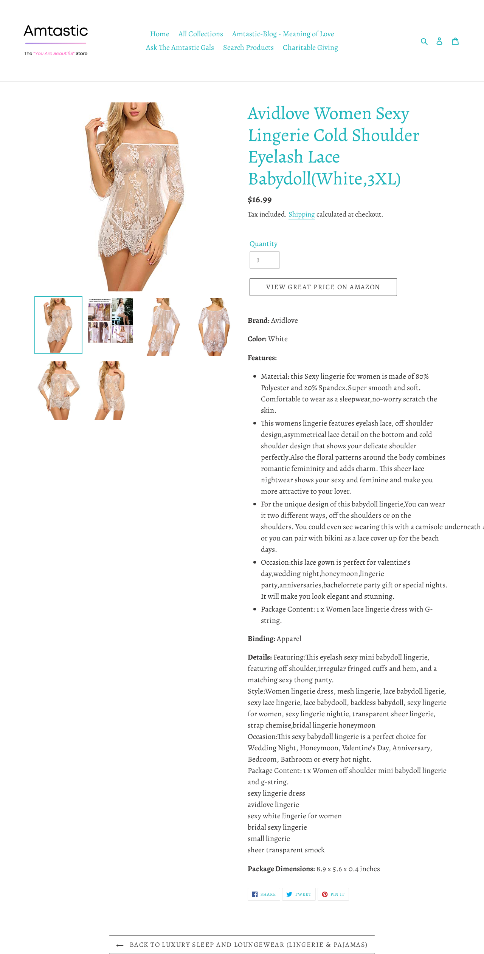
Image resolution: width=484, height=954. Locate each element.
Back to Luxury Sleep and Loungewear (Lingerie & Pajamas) (247, 944)
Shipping (302, 214)
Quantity (264, 244)
